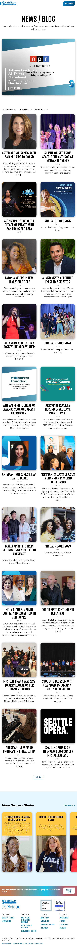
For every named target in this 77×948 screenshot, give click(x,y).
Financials (44, 928)
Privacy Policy (6, 944)
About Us (44, 914)
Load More (38, 777)
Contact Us (64, 924)
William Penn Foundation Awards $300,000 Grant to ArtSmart (19, 409)
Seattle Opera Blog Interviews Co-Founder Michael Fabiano (57, 751)
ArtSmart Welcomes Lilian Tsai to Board (19, 476)
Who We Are (45, 921)
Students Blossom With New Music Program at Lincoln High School (57, 685)
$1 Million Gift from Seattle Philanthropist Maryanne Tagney (57, 157)
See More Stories (69, 806)
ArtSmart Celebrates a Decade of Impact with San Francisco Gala (19, 225)
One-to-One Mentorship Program (25, 920)
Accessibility (38, 944)
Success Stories (8, 918)
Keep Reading (15, 88)
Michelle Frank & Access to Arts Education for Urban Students (19, 685)
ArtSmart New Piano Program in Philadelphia (19, 749)
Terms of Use (17, 944)
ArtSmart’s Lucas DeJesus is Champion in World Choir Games (58, 478)
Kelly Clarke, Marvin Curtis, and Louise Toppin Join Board (19, 613)
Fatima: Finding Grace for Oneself (51, 818)
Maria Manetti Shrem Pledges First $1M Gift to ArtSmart (19, 550)
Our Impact (5, 914)
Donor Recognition (47, 924)
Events (62, 921)
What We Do (25, 914)
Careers (63, 928)
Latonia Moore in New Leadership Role (19, 280)
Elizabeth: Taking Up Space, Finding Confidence (17, 818)
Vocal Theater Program (26, 926)
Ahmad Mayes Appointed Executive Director (57, 280)
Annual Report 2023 (58, 546)
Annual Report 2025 (58, 221)
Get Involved (64, 914)
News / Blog (6, 921)
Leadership (45, 918)
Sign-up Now (69, 891)
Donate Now (69, 3)
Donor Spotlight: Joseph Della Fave (58, 612)
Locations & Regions (28, 931)
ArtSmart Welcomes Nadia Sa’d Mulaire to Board (19, 155)
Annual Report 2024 (58, 343)
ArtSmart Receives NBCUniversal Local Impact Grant (57, 409)
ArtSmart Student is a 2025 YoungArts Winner (19, 345)
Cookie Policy (28, 944)
